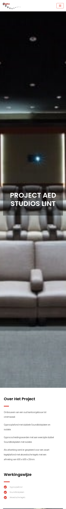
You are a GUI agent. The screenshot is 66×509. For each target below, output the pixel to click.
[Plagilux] (11, 5)
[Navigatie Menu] (60, 5)
